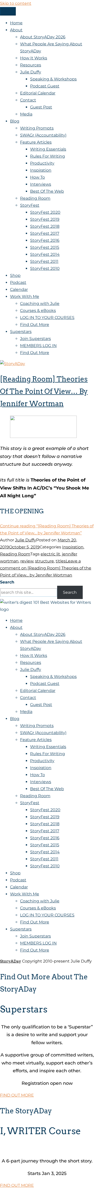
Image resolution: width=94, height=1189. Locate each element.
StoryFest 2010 (45, 268)
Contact (28, 100)
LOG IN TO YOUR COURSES (47, 317)
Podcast (18, 282)
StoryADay (10, 961)
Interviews (40, 184)
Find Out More (34, 324)
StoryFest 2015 (44, 247)
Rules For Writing (47, 156)
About (16, 30)
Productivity (42, 163)
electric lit (50, 554)
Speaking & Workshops (53, 79)
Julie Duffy (30, 72)
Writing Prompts (37, 128)
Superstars (21, 331)
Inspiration (40, 170)
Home (16, 23)
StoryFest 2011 (44, 261)
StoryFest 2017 (44, 233)
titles (61, 561)
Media (26, 114)
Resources (30, 65)
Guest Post (41, 107)
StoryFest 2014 (45, 254)
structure (44, 561)
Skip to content (15, 3)
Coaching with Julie (39, 303)
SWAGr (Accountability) (43, 135)
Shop (15, 275)
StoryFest (29, 205)
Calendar (19, 289)
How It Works (33, 58)
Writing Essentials (48, 149)
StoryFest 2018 (44, 226)
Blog (14, 121)
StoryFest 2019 (44, 219)
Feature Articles (36, 142)
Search (7, 582)
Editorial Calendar (37, 93)
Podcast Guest (44, 86)
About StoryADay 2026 (42, 37)
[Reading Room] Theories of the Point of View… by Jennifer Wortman (44, 391)
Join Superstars (35, 338)
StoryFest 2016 (44, 240)
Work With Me (24, 296)
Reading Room (35, 198)
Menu (8, 11)
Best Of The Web (47, 191)
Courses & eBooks (38, 310)
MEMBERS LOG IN (38, 345)
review (26, 561)
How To (37, 177)
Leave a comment (45, 568)
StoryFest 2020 (45, 212)
